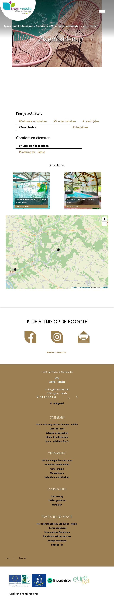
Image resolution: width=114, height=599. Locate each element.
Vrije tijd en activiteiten (57, 477)
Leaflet (74, 288)
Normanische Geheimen (57, 532)
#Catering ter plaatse (32, 152)
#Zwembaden (27, 127)
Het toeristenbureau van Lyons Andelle (57, 524)
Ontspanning (57, 453)
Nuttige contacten (57, 540)
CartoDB (105, 288)
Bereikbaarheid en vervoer (57, 536)
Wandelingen (57, 473)
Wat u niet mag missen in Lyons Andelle (57, 424)
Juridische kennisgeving (23, 593)
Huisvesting (57, 496)
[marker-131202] (58, 250)
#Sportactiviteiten (65, 121)
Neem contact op (57, 352)
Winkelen (57, 505)
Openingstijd (57, 403)
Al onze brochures (57, 528)
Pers (7, 558)
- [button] (104, 224)
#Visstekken (80, 127)
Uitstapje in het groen (57, 437)
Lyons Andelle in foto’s (57, 441)
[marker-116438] (15, 270)
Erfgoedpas (57, 545)
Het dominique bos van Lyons (57, 460)
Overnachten (57, 489)
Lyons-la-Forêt (57, 429)
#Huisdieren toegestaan (34, 145)
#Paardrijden (91, 121)
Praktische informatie (57, 516)
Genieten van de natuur (57, 464)
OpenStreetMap (85, 288)
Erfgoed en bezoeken (57, 433)
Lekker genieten (57, 500)
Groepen (22, 558)
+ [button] (104, 219)
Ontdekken (57, 417)
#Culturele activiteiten (33, 121)
